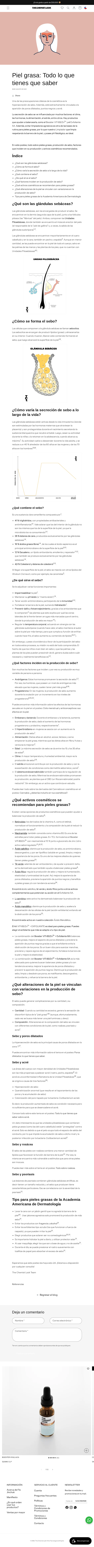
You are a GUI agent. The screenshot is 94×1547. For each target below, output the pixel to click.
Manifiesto (12, 1497)
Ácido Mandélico (62, 920)
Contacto (39, 1523)
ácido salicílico (28, 889)
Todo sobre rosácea (65, 1168)
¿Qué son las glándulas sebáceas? (31, 163)
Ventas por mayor (16, 1512)
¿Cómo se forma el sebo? (27, 166)
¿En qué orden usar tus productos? (14, 1505)
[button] (8, 8)
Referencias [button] (18, 1284)
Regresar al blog (49, 1294)
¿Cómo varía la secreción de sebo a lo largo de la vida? (41, 170)
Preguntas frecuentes (45, 1495)
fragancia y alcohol (48, 1223)
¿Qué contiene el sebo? (26, 174)
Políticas (38, 1500)
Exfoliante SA (66, 893)
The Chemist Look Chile (42, 1541)
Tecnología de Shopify (57, 1541)
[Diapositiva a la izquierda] (41, 1469)
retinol (68, 821)
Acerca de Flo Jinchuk (14, 1491)
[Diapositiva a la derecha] (52, 1469)
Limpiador (61, 129)
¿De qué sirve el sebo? (26, 178)
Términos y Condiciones (40, 1517)
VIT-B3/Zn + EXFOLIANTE (31, 926)
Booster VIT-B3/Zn (56, 122)
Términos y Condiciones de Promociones (42, 1508)
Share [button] (17, 95)
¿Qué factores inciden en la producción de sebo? (39, 181)
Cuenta (38, 1490)
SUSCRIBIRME (81, 1501)
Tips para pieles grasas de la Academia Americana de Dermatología (48, 196)
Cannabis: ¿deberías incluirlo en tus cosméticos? (43, 793)
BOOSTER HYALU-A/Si (10, 1457)
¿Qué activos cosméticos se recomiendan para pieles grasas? (44, 185)
